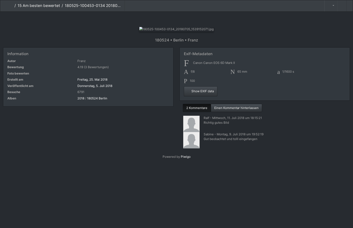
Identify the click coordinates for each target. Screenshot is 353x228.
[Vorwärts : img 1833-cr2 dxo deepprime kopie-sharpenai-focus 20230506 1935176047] (197, 18)
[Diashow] (341, 5)
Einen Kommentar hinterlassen (236, 108)
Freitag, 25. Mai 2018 (92, 79)
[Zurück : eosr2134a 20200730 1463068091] (156, 18)
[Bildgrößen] (330, 5)
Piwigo (186, 157)
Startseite (11, 6)
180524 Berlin (97, 98)
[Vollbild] (183, 18)
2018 (80, 98)
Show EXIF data (202, 91)
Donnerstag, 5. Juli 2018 (94, 86)
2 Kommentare (196, 108)
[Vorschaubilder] (169, 18)
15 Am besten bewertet (39, 5)
